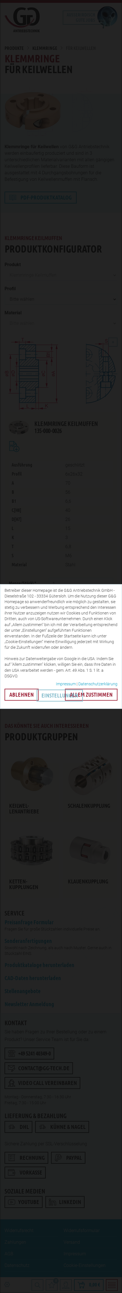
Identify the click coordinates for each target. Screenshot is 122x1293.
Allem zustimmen (91, 694)
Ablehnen (21, 694)
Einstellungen (59, 695)
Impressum (66, 684)
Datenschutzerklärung (97, 684)
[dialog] (61, 646)
